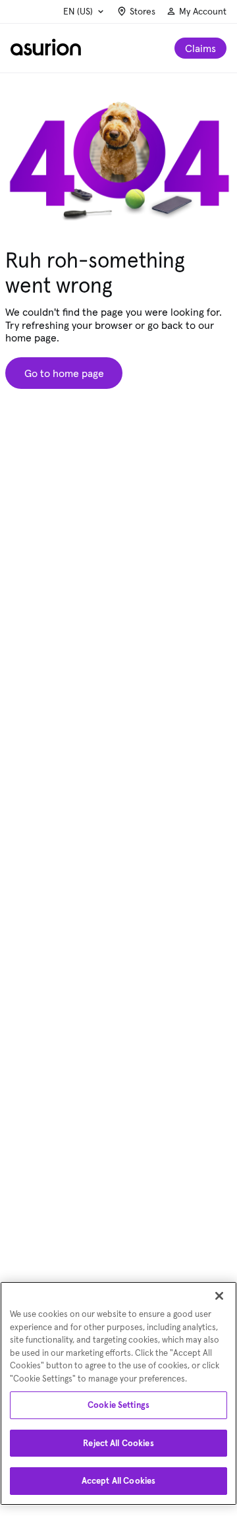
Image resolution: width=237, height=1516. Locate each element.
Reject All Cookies (118, 1443)
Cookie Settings (118, 1405)
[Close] (219, 1295)
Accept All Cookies (118, 1480)
